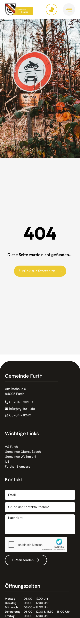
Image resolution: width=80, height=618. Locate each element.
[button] (18, 415)
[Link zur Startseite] (22, 9)
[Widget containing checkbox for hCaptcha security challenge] (36, 544)
